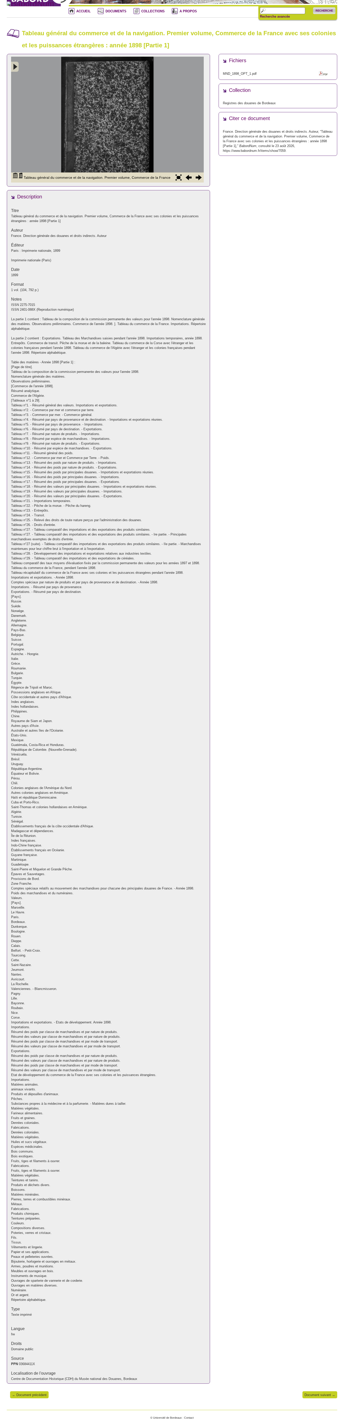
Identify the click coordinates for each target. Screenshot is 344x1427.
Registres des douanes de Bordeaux (249, 103)
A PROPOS (188, 11)
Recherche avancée (275, 16)
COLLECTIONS (153, 11)
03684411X (27, 1364)
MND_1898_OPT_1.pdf (240, 74)
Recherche (324, 10)
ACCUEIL (83, 11)
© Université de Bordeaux (166, 1417)
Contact (189, 1417)
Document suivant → (319, 1395)
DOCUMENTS (116, 11)
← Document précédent (29, 1395)
